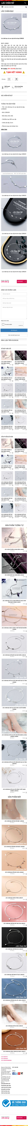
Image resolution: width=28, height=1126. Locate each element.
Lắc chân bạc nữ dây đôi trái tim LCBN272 (14, 923)
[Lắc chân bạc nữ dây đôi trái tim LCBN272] (14, 911)
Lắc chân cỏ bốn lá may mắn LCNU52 (14, 549)
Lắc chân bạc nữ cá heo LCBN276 (14, 1025)
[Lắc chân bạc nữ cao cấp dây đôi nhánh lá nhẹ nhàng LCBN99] (21, 403)
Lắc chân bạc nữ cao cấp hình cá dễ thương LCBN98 (6, 412)
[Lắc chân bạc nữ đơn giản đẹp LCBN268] (14, 834)
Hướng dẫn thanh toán (5, 1083)
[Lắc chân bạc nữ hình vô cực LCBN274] (14, 962)
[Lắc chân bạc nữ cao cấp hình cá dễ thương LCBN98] (7, 403)
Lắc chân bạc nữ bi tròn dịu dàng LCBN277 (14, 1051)
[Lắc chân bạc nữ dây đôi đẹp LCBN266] (14, 809)
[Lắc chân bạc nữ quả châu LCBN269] (14, 860)
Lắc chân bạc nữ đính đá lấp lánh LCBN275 (14, 1000)
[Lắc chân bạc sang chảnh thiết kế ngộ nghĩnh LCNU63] (21, 371)
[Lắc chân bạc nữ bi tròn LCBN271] (14, 886)
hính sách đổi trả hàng (6, 1087)
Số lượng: (4, 79)
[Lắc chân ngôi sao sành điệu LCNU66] (21, 355)
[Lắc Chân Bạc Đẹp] (8, 2)
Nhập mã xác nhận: (5, 320)
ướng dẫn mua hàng (6, 1089)
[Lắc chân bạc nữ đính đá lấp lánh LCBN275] (14, 988)
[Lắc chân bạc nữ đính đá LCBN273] (14, 937)
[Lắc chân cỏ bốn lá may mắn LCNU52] (7, 355)
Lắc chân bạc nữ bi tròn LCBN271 (14, 897)
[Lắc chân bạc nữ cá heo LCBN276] (14, 1014)
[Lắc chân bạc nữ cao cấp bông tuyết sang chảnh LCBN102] (21, 420)
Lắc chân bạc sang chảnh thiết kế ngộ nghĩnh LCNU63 (20, 379)
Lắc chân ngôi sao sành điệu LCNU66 (14, 575)
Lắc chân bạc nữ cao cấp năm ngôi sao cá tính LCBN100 (6, 428)
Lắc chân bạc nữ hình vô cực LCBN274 (14, 974)
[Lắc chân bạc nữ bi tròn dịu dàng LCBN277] (14, 1039)
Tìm (25, 7)
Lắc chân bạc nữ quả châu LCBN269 (14, 872)
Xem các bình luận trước (14, 335)
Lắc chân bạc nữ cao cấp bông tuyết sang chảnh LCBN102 (20, 428)
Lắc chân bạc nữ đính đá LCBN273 (14, 949)
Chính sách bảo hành (5, 1093)
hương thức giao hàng (6, 1085)
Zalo (16, 1073)
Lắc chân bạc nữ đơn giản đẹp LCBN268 (14, 846)
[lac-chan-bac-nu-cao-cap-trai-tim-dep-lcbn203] (24, 15)
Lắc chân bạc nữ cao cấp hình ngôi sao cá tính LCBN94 (20, 396)
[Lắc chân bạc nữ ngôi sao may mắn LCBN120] (7, 387)
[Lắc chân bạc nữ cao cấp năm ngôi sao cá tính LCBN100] (7, 420)
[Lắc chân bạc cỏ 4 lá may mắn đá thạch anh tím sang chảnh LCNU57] (7, 371)
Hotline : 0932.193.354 (25, 3)
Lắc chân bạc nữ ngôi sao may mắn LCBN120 (14, 655)
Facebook (13, 1073)
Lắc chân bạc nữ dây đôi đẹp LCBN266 (14, 821)
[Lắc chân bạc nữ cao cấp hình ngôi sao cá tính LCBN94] (21, 387)
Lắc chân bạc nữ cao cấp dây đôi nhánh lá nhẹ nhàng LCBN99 (20, 412)
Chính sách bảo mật (5, 1091)
